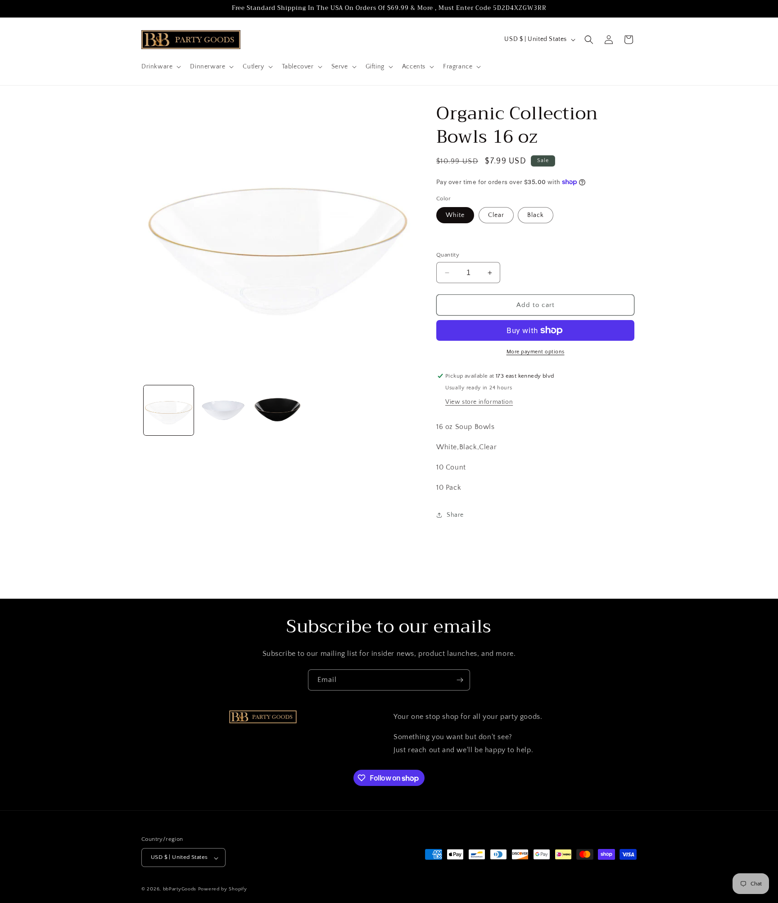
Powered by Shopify (222, 889)
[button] (160, 66)
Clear (496, 215)
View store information (479, 402)
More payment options (536, 352)
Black (535, 215)
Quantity (447, 255)
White (455, 215)
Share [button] (455, 515)
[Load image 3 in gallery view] (278, 410)
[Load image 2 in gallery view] (223, 410)
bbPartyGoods (179, 889)
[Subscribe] (460, 680)
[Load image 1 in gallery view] (169, 410)
